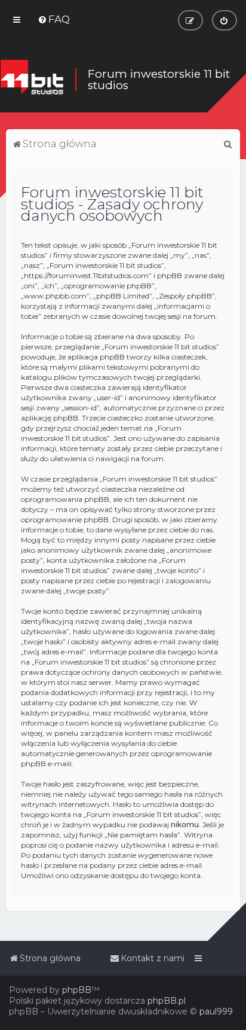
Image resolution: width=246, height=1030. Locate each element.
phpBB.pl (166, 1000)
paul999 (216, 1011)
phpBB (76, 990)
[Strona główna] (31, 79)
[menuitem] (54, 19)
